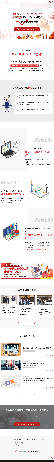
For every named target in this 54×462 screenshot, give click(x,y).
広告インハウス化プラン (19, 442)
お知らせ (34, 439)
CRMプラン (17, 444)
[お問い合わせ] (50, 2)
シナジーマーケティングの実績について (34, 250)
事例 (28, 439)
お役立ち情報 (41, 439)
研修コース (17, 445)
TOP (11, 439)
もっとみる (27, 394)
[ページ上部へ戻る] (51, 457)
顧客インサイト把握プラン (19, 443)
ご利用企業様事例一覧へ (27, 323)
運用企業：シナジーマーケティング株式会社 (26, 456)
